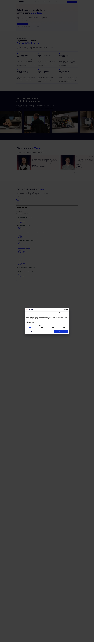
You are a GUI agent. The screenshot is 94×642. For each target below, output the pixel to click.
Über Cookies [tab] (61, 312)
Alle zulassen (61, 331)
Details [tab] (47, 312)
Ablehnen (33, 331)
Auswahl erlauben (47, 331)
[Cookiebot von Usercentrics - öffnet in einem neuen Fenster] (63, 309)
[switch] (41, 327)
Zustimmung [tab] (32, 312)
